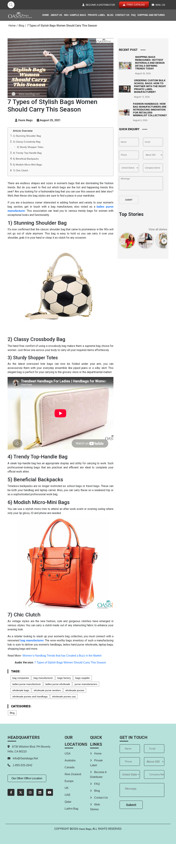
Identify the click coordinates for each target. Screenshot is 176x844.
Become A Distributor (98, 774)
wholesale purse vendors (47, 690)
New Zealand (73, 774)
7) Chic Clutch (20, 170)
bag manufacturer (43, 678)
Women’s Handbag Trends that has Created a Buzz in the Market (62, 655)
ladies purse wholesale (57, 684)
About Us (56, 15)
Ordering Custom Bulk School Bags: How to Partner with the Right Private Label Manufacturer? (150, 86)
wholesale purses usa (64, 696)
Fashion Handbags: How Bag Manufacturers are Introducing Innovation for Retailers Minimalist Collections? (150, 109)
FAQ (133, 15)
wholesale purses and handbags (30, 696)
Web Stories (95, 807)
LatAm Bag (71, 808)
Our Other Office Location (27, 778)
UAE (67, 794)
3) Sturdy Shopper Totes (30, 147)
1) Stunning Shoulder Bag (27, 135)
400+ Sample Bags (75, 15)
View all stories (157, 229)
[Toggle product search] (11, 4)
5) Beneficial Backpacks (26, 158)
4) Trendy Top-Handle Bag (27, 152)
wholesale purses (74, 690)
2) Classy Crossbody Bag (26, 141)
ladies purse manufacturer (26, 684)
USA (67, 753)
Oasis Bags (85, 828)
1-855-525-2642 (22, 765)
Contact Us (122, 15)
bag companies (20, 678)
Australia (70, 760)
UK (67, 788)
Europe (69, 781)
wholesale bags (20, 690)
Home (45, 15)
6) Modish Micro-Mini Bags (27, 164)
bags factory (64, 678)
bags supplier (82, 678)
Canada (69, 767)
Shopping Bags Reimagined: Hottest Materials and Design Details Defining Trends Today (149, 63)
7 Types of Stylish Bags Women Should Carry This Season (70, 662)
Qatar (68, 801)
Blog (110, 15)
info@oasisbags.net (25, 758)
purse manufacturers (86, 684)
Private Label (96, 15)
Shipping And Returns (151, 15)
